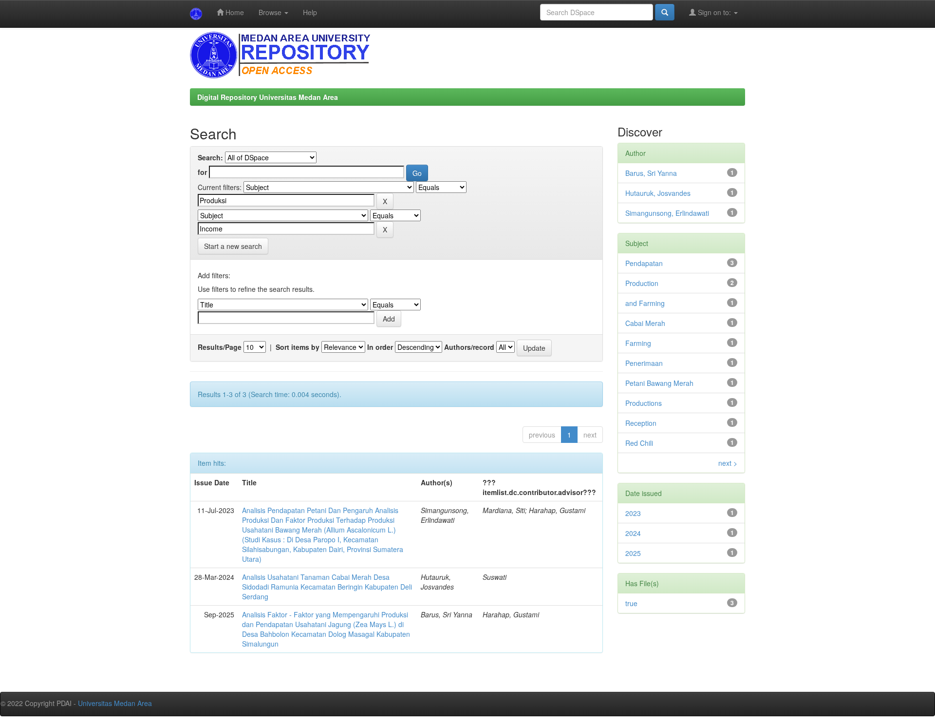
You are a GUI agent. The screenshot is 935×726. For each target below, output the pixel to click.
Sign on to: (714, 12)
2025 (633, 553)
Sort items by (297, 347)
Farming (638, 343)
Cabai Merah (645, 323)
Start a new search (233, 246)
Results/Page (220, 347)
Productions (643, 403)
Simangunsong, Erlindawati (667, 213)
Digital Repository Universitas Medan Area (267, 97)
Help (310, 12)
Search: (210, 157)
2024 (633, 533)
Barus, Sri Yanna (651, 173)
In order (380, 347)
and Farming (645, 303)
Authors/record (469, 347)
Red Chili (639, 443)
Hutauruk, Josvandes (658, 193)
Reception (640, 423)
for (202, 172)
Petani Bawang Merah (659, 383)
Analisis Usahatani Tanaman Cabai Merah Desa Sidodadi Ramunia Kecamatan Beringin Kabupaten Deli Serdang (327, 586)
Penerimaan (644, 363)
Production (641, 283)
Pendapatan (644, 263)
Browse (271, 12)
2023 (633, 513)
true (631, 603)
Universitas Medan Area (115, 703)
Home (234, 12)
